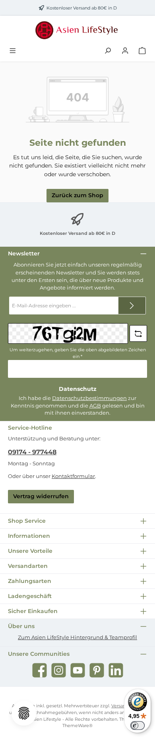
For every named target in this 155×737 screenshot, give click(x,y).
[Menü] (12, 50)
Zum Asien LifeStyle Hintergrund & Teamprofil (77, 637)
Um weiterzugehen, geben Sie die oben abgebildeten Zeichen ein (78, 353)
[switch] (137, 725)
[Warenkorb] (142, 50)
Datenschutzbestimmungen (89, 398)
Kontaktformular (73, 476)
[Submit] (132, 305)
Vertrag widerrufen (41, 496)
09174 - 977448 (32, 452)
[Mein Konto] (125, 50)
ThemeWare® (77, 725)
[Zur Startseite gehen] (77, 30)
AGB (95, 406)
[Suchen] (107, 50)
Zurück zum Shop (77, 195)
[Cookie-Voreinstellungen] (24, 713)
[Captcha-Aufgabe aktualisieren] (138, 333)
